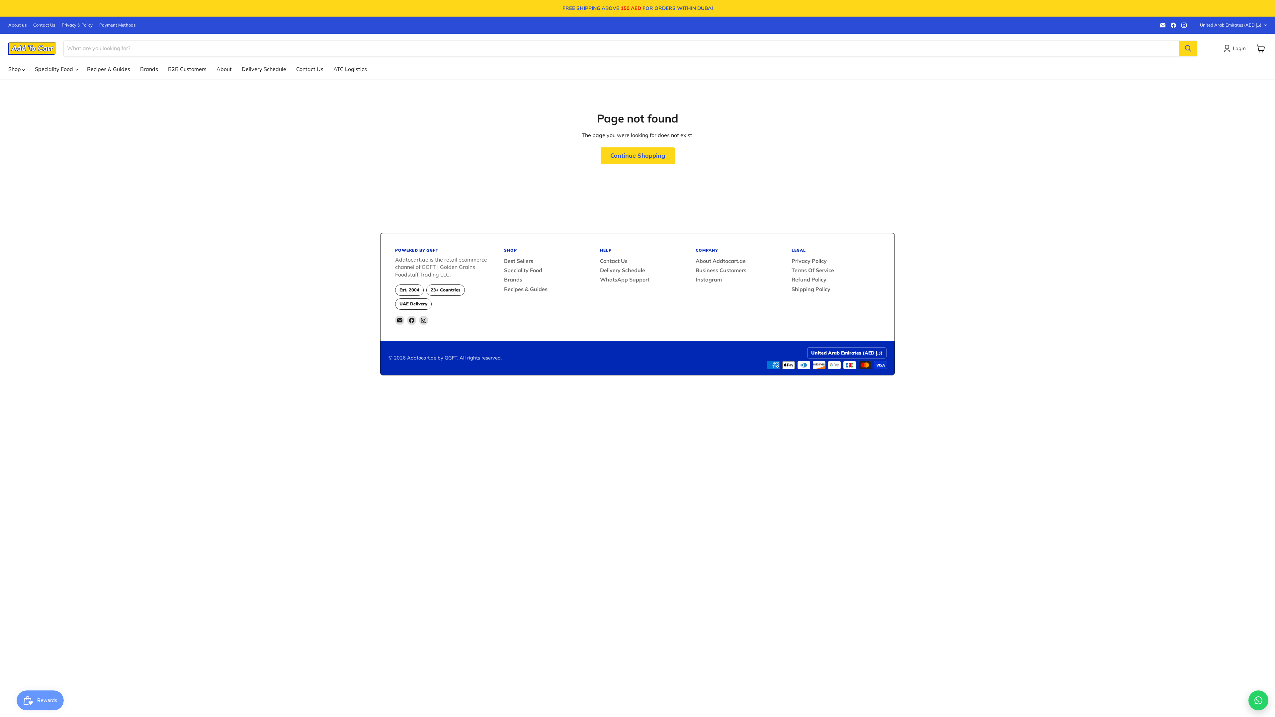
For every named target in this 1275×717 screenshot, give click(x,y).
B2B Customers (187, 69)
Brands (149, 69)
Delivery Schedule (264, 69)
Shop (15, 69)
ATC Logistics (350, 69)
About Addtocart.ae (721, 261)
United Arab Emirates (1230, 25)
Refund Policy (809, 279)
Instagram (709, 279)
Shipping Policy (811, 289)
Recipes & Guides (108, 69)
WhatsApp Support (624, 279)
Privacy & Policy (77, 25)
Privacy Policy (809, 261)
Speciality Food (54, 69)
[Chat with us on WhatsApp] (1258, 700)
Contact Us (44, 25)
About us (17, 25)
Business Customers (721, 270)
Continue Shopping (637, 155)
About (224, 69)
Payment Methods (117, 25)
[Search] (1188, 48)
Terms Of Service (813, 270)
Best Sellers (518, 261)
